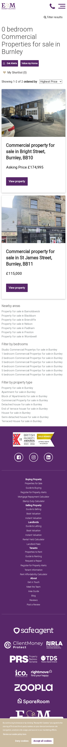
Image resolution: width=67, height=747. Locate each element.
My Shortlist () (16, 72)
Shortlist (61, 93)
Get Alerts (11, 63)
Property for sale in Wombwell (19, 336)
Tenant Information (34, 570)
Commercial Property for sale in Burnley (25, 400)
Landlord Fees (34, 544)
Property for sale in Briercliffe (19, 319)
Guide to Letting (33, 526)
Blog (33, 595)
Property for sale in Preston (18, 332)
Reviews (33, 600)
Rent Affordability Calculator (33, 574)
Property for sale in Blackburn (19, 315)
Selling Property (33, 505)
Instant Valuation (33, 518)
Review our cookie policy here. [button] (15, 734)
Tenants (33, 548)
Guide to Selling (33, 509)
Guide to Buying (33, 487)
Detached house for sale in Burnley (22, 404)
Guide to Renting (33, 556)
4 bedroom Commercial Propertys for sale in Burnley (32, 366)
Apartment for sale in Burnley (19, 392)
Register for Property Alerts (34, 492)
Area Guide (33, 591)
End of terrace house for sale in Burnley (25, 408)
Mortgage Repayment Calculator (33, 496)
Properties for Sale (33, 483)
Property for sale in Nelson (17, 323)
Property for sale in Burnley (17, 388)
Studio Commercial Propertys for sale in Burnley (29, 349)
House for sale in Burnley (16, 412)
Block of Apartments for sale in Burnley (24, 396)
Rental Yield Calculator (33, 539)
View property (17, 181)
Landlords (33, 522)
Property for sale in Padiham (18, 328)
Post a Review (33, 604)
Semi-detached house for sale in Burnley (25, 417)
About (33, 578)
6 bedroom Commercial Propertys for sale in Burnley (32, 374)
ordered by (30, 81)
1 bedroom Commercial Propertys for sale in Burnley (32, 353)
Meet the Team (33, 586)
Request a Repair (33, 560)
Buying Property (34, 479)
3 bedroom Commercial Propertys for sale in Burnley (32, 362)
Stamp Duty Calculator (33, 501)
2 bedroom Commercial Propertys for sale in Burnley (32, 358)
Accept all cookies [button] (42, 741)
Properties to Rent (33, 552)
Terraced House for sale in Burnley (21, 421)
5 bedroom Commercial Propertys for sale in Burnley (32, 370)
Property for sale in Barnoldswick (21, 311)
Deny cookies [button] (22, 741)
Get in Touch (33, 582)
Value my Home (30, 63)
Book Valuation (33, 513)
